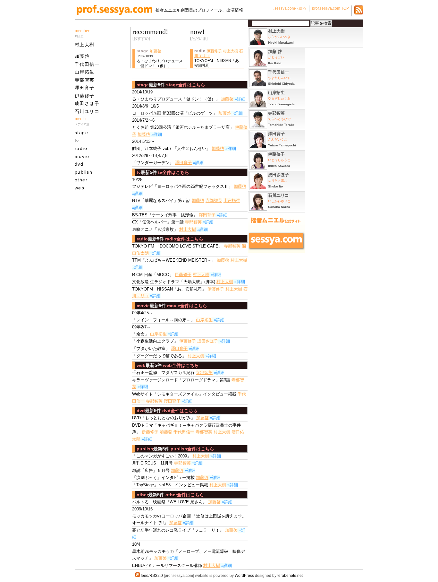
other (81, 179)
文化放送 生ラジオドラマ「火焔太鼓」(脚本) (173, 281)
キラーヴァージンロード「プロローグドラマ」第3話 (181, 380)
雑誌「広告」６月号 (151, 470)
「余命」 (141, 330)
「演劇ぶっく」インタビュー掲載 (163, 477)
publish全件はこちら (192, 448)
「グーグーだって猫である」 (159, 355)
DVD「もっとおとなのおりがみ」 (163, 417)
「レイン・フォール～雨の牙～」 (163, 316)
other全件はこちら (184, 494)
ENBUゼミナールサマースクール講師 (167, 565)
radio (81, 148)
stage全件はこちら (185, 84)
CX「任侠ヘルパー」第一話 (158, 222)
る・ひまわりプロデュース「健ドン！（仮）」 (176, 95)
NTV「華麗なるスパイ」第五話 (161, 200)
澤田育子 (85, 87)
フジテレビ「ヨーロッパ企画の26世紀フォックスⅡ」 (182, 183)
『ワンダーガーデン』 (153, 159)
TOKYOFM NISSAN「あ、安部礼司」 (169, 289)
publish (83, 172)
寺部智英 (85, 80)
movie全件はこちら (187, 305)
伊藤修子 (85, 95)
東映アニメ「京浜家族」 (155, 229)
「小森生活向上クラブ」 (155, 341)
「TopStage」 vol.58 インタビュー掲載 (170, 484)
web (79, 187)
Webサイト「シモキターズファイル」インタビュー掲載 (184, 394)
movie (82, 156)
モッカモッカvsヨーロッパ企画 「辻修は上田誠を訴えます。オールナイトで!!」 (189, 516)
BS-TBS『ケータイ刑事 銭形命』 (165, 215)
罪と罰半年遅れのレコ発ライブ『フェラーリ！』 (178, 530)
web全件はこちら (181, 365)
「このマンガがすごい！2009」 (161, 456)
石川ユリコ (87, 111)
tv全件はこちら (173, 172)
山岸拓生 (85, 71)
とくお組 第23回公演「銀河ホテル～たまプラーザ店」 (183, 124)
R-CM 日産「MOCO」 (152, 274)
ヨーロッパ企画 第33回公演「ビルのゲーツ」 (174, 110)
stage (81, 132)
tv (77, 140)
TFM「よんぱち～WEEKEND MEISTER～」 (173, 260)
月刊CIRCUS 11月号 (152, 463)
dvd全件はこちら (180, 410)
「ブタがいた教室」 (151, 348)
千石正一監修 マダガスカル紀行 (163, 372)
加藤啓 (82, 56)
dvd (79, 164)
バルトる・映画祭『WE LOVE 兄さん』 (169, 501)
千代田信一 (87, 64)
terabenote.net (290, 576)
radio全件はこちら (184, 238)
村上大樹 (85, 44)
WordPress (244, 576)
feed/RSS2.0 (152, 576)
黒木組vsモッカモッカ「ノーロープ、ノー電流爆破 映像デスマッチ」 (188, 551)
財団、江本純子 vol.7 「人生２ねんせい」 (171, 145)
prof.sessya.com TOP (330, 8)
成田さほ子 (87, 103)
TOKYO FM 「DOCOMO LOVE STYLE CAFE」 (177, 246)
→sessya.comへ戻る (289, 8)
